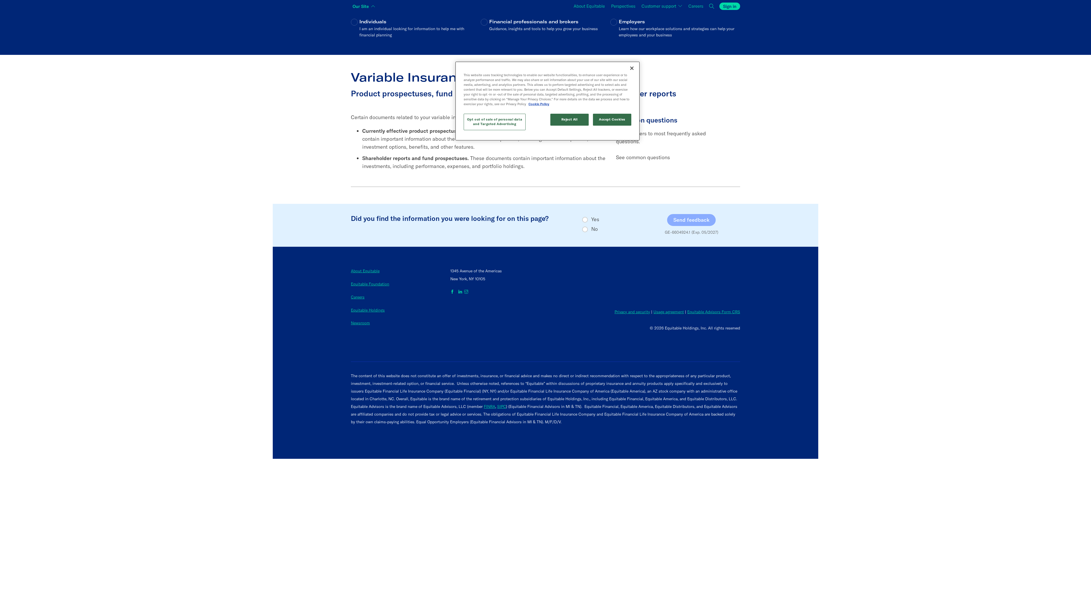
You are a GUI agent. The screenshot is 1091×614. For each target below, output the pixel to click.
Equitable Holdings (368, 310)
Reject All (569, 119)
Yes (595, 219)
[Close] (632, 68)
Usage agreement (668, 311)
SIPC (501, 406)
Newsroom (360, 322)
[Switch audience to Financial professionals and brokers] (546, 32)
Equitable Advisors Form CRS (713, 311)
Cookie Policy (538, 104)
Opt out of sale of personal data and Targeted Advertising (494, 121)
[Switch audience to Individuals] (416, 32)
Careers (358, 297)
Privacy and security (632, 311)
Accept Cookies (612, 119)
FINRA (489, 406)
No (594, 229)
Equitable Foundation (370, 284)
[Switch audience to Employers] (675, 32)
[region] (547, 101)
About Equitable (365, 270)
